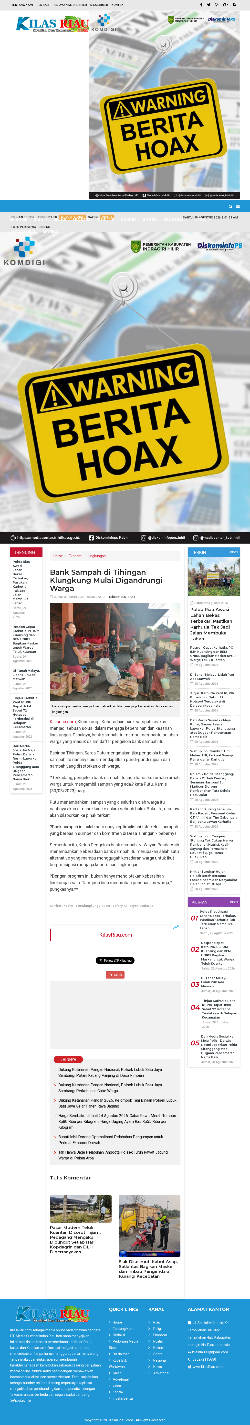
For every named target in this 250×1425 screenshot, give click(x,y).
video (117, 1386)
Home (21, 219)
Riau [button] (38, 220)
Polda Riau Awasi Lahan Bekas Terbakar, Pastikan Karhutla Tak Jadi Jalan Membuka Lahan (21, 582)
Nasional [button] (174, 220)
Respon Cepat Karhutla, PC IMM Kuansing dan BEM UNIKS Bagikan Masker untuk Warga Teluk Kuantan (26, 639)
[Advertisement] (115, 1015)
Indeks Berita (123, 1398)
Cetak (117, 975)
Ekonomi (82, 219)
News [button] (200, 220)
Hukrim (129, 219)
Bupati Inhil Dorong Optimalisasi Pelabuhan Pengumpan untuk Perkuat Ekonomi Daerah (110, 1140)
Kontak (117, 5)
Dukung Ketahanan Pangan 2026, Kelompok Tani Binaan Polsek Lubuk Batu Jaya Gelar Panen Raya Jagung (117, 1103)
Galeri (117, 1373)
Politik (106, 219)
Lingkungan (97, 556)
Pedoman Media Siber (70, 5)
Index (37, 558)
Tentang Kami (22, 5)
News (157, 1367)
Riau (156, 1322)
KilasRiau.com (115, 935)
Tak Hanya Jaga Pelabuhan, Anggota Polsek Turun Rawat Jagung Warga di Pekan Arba (113, 1155)
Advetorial (23, 231)
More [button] (49, 231)
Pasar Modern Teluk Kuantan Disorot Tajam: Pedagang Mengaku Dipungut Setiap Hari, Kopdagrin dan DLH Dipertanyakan (75, 1239)
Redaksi (43, 5)
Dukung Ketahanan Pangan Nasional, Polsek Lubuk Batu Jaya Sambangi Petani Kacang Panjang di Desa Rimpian (110, 1072)
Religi (59, 219)
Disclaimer (99, 5)
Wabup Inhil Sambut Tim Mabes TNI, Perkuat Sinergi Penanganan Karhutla (211, 755)
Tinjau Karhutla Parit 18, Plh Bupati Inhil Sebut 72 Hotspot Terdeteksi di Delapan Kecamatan (219, 1009)
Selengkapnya (20, 1400)
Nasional (160, 1360)
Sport (150, 219)
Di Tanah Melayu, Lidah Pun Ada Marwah (26, 675)
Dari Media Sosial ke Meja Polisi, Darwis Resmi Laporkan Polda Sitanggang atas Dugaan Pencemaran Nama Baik (212, 728)
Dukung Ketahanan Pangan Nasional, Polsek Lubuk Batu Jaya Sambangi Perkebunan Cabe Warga (110, 1088)
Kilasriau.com (63, 721)
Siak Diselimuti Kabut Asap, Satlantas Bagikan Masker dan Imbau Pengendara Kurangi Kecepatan (148, 1269)
